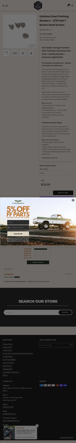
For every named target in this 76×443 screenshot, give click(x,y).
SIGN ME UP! (18, 234)
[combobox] (9, 227)
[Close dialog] (73, 200)
